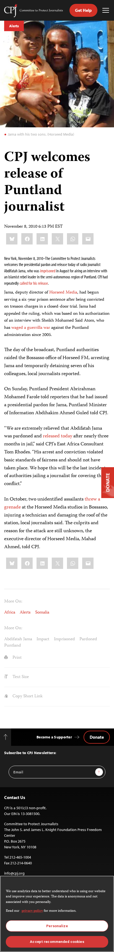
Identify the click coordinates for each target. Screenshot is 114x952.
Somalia (42, 612)
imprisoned (47, 270)
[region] (57, 914)
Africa (9, 612)
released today (57, 436)
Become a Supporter (54, 737)
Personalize (57, 926)
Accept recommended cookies (57, 942)
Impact (43, 639)
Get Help (83, 10)
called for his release (34, 283)
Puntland (12, 645)
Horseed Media (63, 292)
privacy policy (32, 911)
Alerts (14, 25)
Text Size (20, 677)
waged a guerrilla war (30, 328)
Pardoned (88, 639)
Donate (97, 737)
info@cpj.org (14, 873)
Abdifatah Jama (18, 639)
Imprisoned (64, 639)
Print (16, 657)
